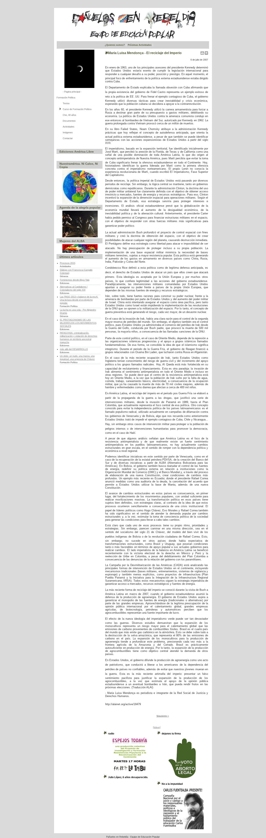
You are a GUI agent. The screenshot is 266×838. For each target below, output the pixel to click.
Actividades (68, 126)
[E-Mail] (206, 52)
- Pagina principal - (72, 91)
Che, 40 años (69, 115)
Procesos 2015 (67, 263)
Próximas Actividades (139, 45)
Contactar (68, 138)
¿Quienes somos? (115, 45)
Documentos (69, 121)
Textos (66, 103)
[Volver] (156, 727)
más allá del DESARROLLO (74, 349)
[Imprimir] (202, 52)
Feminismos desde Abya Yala (74, 280)
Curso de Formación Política (77, 109)
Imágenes (68, 132)
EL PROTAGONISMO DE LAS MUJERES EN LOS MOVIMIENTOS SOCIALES (78, 323)
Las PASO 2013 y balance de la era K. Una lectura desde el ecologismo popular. (79, 299)
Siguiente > (162, 716)
